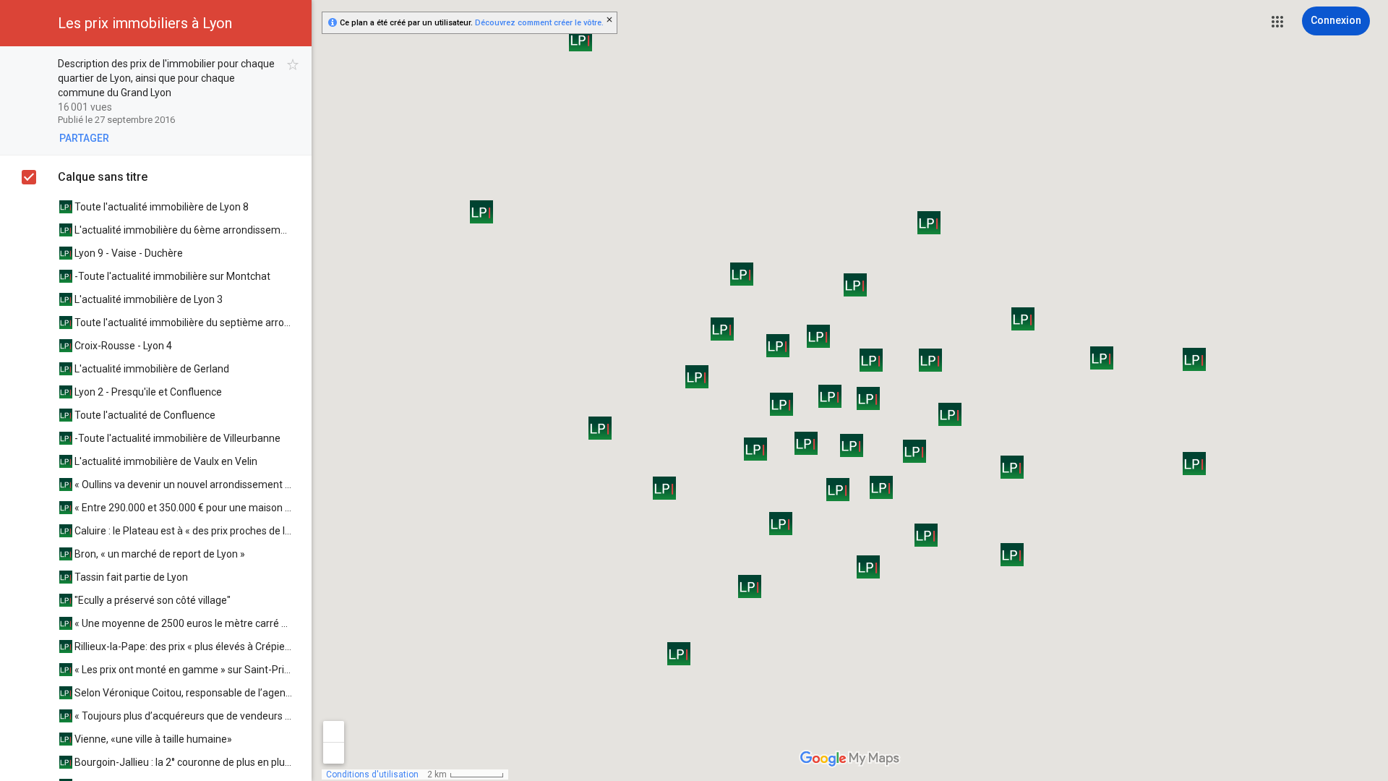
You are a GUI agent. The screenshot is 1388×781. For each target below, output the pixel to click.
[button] (1277, 21)
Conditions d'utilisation (372, 774)
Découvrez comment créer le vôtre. (539, 22)
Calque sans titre (102, 177)
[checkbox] (293, 64)
